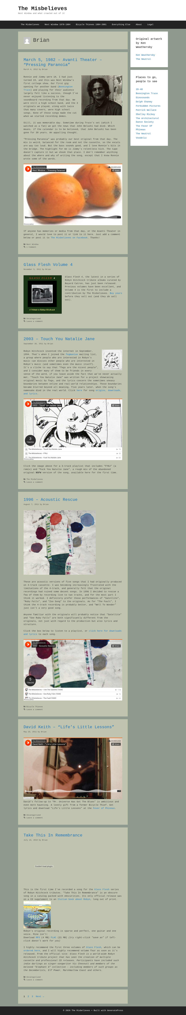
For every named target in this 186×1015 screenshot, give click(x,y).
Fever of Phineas (103, 808)
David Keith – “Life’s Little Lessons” (69, 727)
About (139, 24)
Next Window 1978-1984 (57, 24)
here (79, 390)
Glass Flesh (101, 889)
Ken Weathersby (145, 55)
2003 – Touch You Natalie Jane (59, 339)
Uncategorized (33, 319)
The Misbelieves (42, 9)
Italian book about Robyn (74, 899)
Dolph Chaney (144, 101)
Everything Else (121, 24)
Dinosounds (143, 97)
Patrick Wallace (146, 110)
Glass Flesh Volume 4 (48, 264)
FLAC (53, 937)
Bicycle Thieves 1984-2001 (91, 24)
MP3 (38, 937)
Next (40, 996)
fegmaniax (72, 354)
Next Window (32, 244)
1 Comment (31, 247)
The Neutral (143, 59)
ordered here (32, 950)
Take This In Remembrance (53, 835)
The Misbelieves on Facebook (69, 238)
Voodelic (141, 138)
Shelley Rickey (145, 114)
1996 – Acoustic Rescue (50, 499)
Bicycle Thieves (34, 707)
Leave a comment (34, 321)
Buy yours (116, 293)
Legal (150, 24)
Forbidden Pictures (148, 106)
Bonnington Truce (147, 93)
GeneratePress (115, 1010)
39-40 (139, 89)
